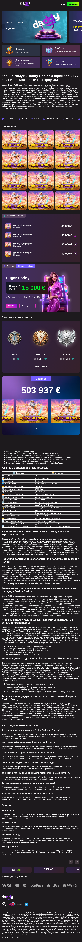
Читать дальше (27, 306)
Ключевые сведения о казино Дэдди (20, 452)
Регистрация (73, 4)
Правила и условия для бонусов (14, 877)
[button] (3, 26)
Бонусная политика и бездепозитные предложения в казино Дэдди (32, 455)
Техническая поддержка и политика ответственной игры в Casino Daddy (34, 463)
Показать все (41, 429)
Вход (63, 4)
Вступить (11, 305)
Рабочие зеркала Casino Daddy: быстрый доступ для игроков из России (34, 453)
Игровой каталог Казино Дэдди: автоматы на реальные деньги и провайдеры (36, 459)
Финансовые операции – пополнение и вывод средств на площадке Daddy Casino (38, 457)
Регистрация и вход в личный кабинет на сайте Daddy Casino (30, 461)
